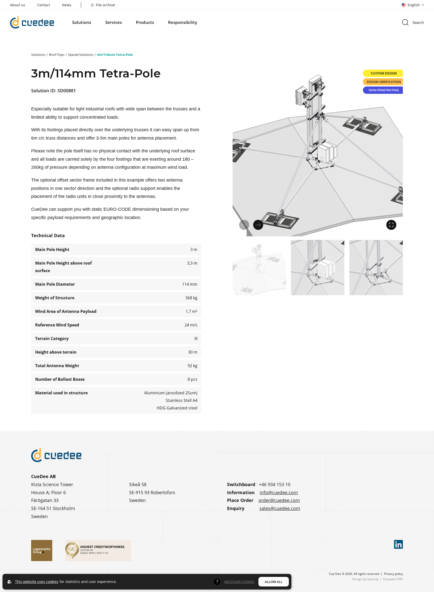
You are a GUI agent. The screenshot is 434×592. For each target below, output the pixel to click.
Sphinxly (372, 579)
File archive (105, 5)
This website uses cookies (36, 581)
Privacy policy (393, 574)
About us (17, 5)
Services (113, 22)
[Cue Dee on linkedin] (398, 544)
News (66, 5)
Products (145, 22)
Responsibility (182, 22)
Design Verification (384, 81)
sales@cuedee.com (279, 508)
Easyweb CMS (393, 579)
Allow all (274, 581)
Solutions (81, 22)
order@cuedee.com (279, 500)
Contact (43, 5)
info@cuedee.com (279, 492)
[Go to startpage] (32, 22)
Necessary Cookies (239, 582)
